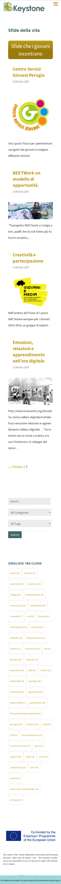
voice (43, 756)
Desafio (43, 616)
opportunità (17, 702)
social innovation (20, 745)
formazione (32, 648)
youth (15, 778)
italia (32, 670)
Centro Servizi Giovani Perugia (29, 72)
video (30, 756)
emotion (37, 627)
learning (34, 681)
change (15, 594)
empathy (16, 637)
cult (30, 616)
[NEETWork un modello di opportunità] (30, 216)
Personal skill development (25, 713)
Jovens (45, 670)
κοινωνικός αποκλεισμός (24, 789)
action (14, 573)
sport (38, 745)
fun (47, 648)
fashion (15, 648)
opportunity (35, 691)
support (15, 756)
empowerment (35, 637)
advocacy (34, 583)
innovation (17, 670)
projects (32, 724)
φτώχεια (16, 799)
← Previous (15, 466)
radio (47, 724)
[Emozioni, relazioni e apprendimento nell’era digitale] (30, 402)
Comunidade (38, 605)
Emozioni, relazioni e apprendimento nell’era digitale (29, 351)
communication (34, 594)
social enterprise (31, 735)
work (34, 767)
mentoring (17, 691)
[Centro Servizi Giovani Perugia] (30, 134)
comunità (16, 616)
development (18, 627)
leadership (17, 681)
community (17, 605)
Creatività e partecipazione (28, 258)
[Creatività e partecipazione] (31, 304)
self (13, 735)
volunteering (18, 767)
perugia (16, 724)
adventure (17, 583)
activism (29, 573)
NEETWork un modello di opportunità (26, 179)
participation (37, 702)
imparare (32, 659)
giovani (16, 659)
